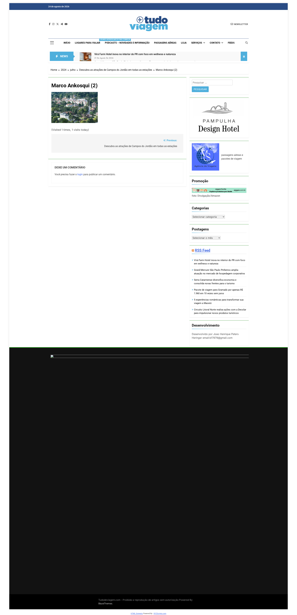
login (80, 174)
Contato (215, 42)
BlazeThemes (105, 603)
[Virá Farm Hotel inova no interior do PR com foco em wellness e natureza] (85, 58)
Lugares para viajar (89, 41)
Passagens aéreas (165, 42)
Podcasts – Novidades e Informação (127, 42)
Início (67, 42)
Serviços (196, 42)
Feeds (231, 42)
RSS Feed (202, 250)
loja (184, 42)
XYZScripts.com (160, 614)
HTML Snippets (137, 614)
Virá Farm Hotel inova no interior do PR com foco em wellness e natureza (135, 54)
